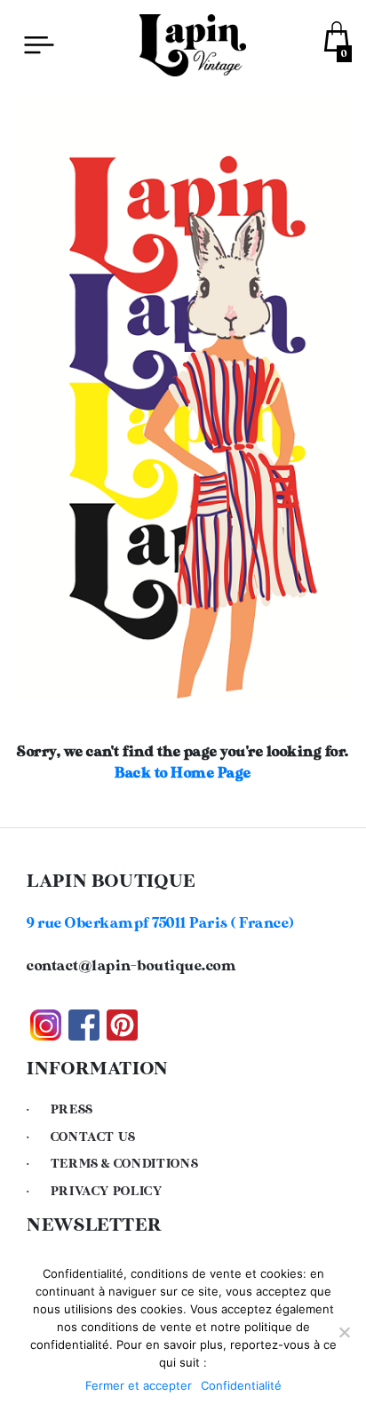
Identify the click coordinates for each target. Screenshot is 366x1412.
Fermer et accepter (138, 1385)
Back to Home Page (183, 773)
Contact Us (93, 1137)
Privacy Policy (107, 1192)
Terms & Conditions (125, 1164)
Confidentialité (241, 1385)
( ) (160, 923)
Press (72, 1110)
